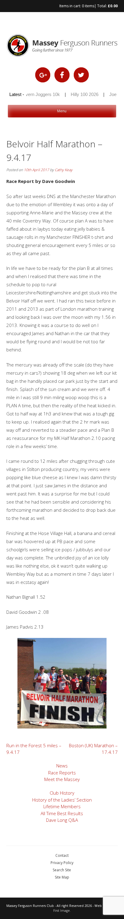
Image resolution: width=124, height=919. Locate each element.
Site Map (62, 877)
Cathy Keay (64, 169)
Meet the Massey (62, 779)
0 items (88, 5)
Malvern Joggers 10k (36, 94)
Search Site (62, 870)
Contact (62, 855)
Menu (62, 111)
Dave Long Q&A (62, 820)
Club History (62, 793)
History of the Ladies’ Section (62, 800)
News (62, 766)
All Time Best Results (62, 813)
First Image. (62, 910)
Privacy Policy (62, 862)
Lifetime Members (62, 806)
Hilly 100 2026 (81, 94)
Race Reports (62, 773)
